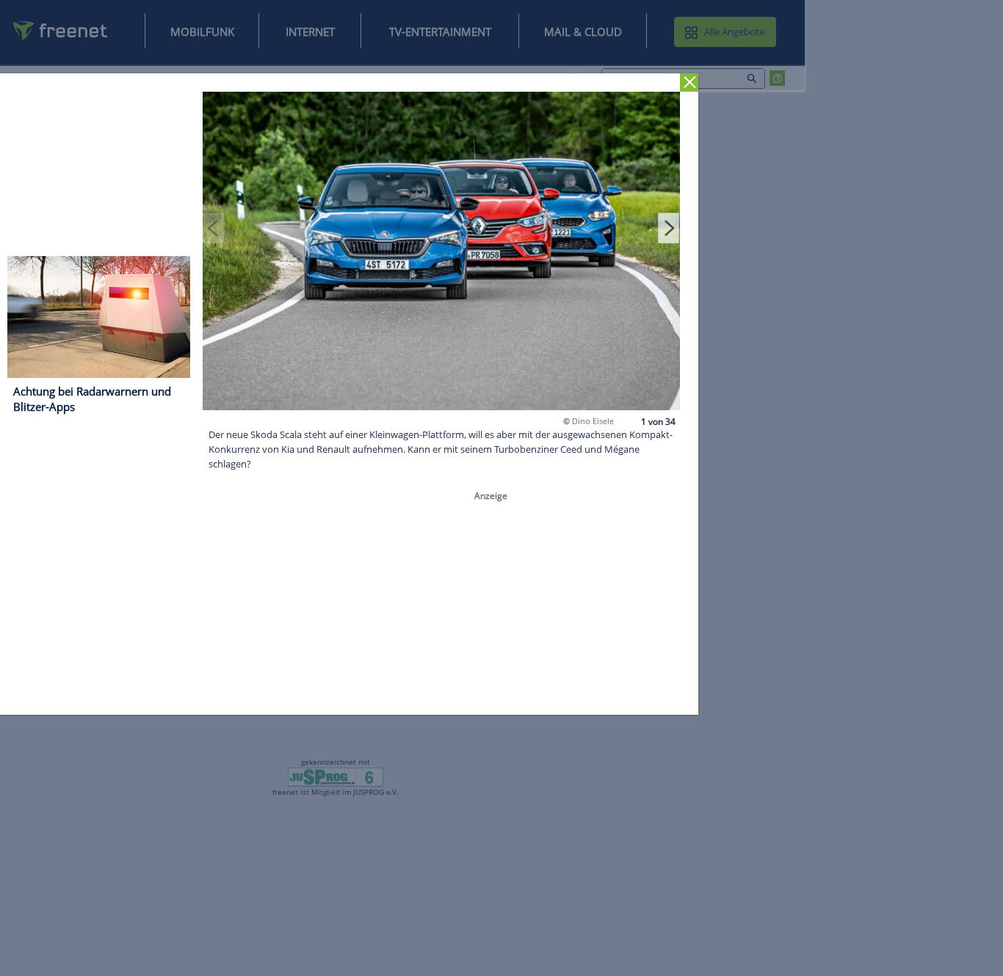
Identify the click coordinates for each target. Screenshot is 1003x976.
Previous (214, 227)
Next (669, 227)
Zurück (689, 82)
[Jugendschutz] (336, 776)
